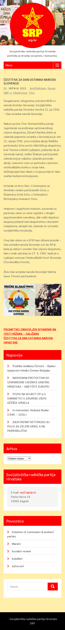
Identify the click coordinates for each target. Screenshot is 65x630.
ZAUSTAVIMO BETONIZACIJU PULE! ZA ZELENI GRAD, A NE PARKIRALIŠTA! (28, 426)
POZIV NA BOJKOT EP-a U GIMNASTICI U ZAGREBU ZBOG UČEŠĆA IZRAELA (26, 398)
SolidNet (17, 558)
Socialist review (21, 551)
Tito (32, 93)
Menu (8, 65)
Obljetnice (20, 93)
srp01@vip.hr (28, 492)
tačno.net (18, 566)
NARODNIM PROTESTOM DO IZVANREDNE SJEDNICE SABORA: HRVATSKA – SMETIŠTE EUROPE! (28, 382)
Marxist (16, 544)
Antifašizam (38, 88)
